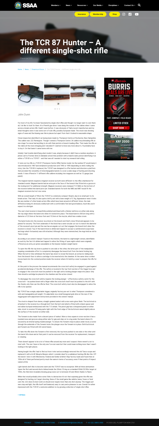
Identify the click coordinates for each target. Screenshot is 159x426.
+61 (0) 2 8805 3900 (95, 423)
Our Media (97, 5)
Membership (98, 14)
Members (55, 5)
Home (20, 69)
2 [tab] (57, 108)
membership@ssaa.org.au (71, 423)
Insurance (82, 14)
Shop (114, 14)
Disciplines (112, 5)
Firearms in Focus (38, 69)
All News (22, 395)
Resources (81, 5)
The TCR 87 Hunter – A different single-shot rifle (63, 69)
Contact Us (129, 5)
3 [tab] (59, 108)
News (68, 5)
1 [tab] (55, 108)
